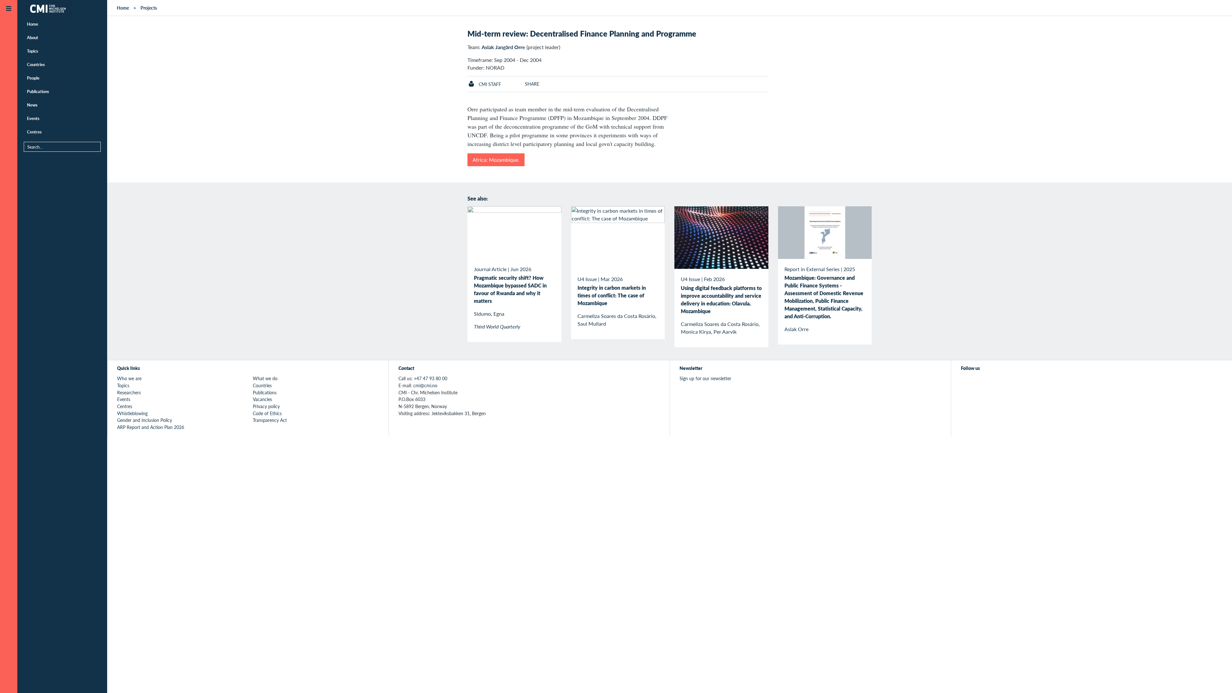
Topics (32, 51)
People (33, 78)
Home (32, 24)
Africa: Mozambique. (496, 159)
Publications (38, 91)
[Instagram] (994, 382)
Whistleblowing (132, 413)
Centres (34, 132)
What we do (265, 378)
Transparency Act (270, 420)
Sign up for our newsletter (705, 378)
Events (33, 118)
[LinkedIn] (1009, 382)
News (32, 105)
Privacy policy (266, 406)
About (32, 37)
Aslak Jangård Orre (503, 47)
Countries (36, 64)
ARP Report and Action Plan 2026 (150, 427)
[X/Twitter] (965, 382)
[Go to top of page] (1217, 680)
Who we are (129, 378)
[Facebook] (980, 382)
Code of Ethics (267, 413)
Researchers (129, 392)
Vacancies (262, 399)
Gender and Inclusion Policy (144, 420)
